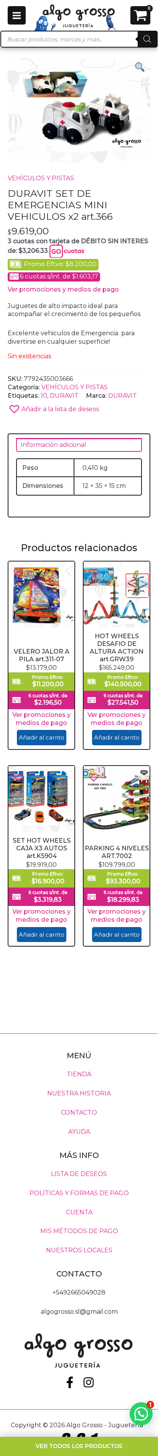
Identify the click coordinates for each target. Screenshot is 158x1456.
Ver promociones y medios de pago (63, 289)
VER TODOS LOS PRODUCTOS (79, 1446)
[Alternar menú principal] (17, 15)
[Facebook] (70, 1382)
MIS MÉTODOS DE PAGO (79, 1231)
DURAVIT (64, 395)
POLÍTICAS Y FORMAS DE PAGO (79, 1192)
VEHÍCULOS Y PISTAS (41, 178)
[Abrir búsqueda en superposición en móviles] (79, 39)
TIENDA (79, 1074)
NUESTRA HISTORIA (79, 1093)
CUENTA (79, 1212)
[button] (79, 406)
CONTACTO (79, 1112)
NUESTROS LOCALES (79, 1250)
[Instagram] (88, 1382)
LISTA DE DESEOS (79, 1173)
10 (44, 395)
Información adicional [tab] (53, 444)
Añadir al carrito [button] (41, 737)
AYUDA (79, 1131)
